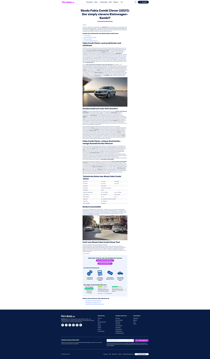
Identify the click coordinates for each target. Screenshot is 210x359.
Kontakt (99, 327)
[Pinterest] (77, 325)
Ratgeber (135, 320)
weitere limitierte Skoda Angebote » (105, 260)
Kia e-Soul (119, 58)
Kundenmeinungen (102, 321)
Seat (85, 57)
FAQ (98, 320)
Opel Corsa (109, 212)
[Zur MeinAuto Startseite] (68, 2)
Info (121, 2)
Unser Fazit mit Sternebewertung (91, 40)
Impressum (105, 354)
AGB (110, 354)
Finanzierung (102, 213)
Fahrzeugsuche (89, 2)
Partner (99, 329)
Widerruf (120, 354)
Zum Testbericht (87, 35)
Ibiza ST (115, 56)
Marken (95, 2)
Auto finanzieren (119, 325)
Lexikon (134, 323)
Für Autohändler (101, 331)
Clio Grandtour (123, 56)
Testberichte (135, 318)
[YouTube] (69, 325)
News (134, 321)
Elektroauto (118, 321)
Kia (102, 61)
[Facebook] (66, 325)
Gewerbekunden (119, 331)
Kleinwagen (97, 209)
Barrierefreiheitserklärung (128, 354)
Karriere (99, 325)
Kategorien (115, 2)
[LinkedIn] (80, 325)
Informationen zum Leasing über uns (92, 302)
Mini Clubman (103, 58)
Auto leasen (118, 323)
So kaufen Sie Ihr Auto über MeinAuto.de (93, 300)
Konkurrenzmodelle (88, 39)
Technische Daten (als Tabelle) (90, 37)
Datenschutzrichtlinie (110, 345)
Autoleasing (85, 214)
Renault (92, 57)
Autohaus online (111, 209)
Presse (99, 323)
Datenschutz (114, 354)
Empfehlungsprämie (120, 333)
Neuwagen (102, 210)
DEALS (110, 2)
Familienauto (114, 171)
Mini (126, 59)
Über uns (100, 318)
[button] (135, 2)
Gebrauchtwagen (104, 2)
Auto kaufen (118, 327)
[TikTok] (73, 325)
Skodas (86, 27)
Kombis (84, 209)
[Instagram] (62, 325)
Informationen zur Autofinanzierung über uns (94, 304)
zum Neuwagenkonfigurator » (105, 263)
